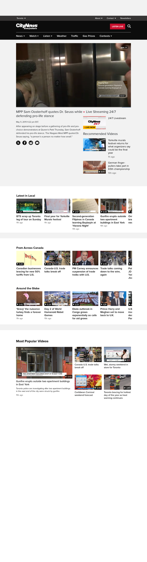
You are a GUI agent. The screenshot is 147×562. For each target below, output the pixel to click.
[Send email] (37, 143)
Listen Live (117, 26)
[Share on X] (18, 143)
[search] (129, 26)
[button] (99, 18)
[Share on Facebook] (24, 143)
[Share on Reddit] (31, 143)
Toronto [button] (20, 18)
